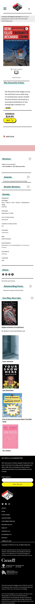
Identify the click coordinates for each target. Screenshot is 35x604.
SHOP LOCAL (10, 136)
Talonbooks (5, 232)
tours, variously (7, 361)
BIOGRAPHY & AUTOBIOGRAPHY (11, 245)
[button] (26, 28)
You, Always (6, 451)
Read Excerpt (16, 77)
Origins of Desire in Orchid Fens (13, 327)
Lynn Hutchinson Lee (17, 331)
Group (25, 589)
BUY (8, 120)
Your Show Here (7, 390)
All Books (4, 254)
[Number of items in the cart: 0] (29, 9)
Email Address (6, 477)
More (8, 108)
